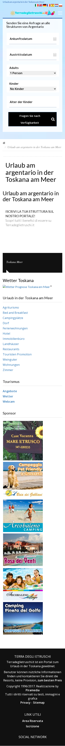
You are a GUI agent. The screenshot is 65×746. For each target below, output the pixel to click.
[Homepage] (4, 143)
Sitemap (39, 703)
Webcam (9, 402)
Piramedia (33, 690)
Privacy (25, 703)
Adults (14, 68)
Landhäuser (11, 344)
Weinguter (10, 360)
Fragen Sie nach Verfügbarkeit (30, 119)
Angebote (10, 391)
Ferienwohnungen (15, 328)
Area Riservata (32, 721)
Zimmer (8, 370)
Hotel (6, 333)
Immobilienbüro (14, 339)
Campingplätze (13, 318)
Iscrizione (32, 726)
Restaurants (11, 349)
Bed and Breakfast (15, 313)
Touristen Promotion (17, 354)
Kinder (14, 84)
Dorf (6, 323)
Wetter (8, 396)
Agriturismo (11, 307)
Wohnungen (11, 365)
